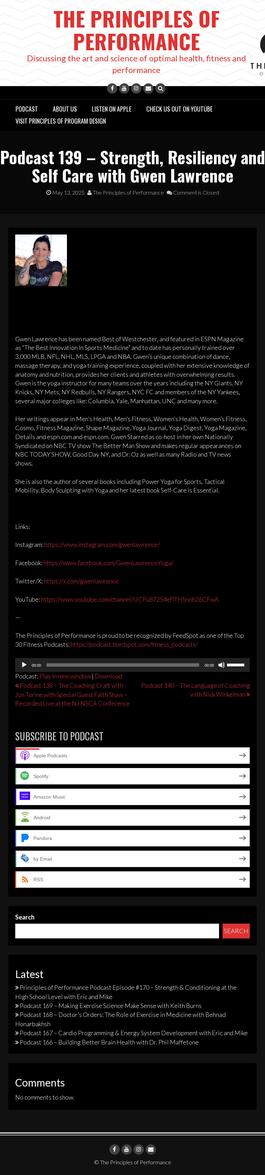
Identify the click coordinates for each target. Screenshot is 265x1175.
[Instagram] (136, 88)
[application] (132, 665)
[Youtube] (124, 88)
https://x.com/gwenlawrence (81, 581)
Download (108, 676)
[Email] (148, 88)
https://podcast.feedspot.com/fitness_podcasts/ (134, 644)
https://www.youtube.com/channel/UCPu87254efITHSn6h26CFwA (130, 599)
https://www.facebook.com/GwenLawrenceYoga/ (108, 562)
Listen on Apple (111, 108)
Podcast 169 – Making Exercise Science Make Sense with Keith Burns (111, 1005)
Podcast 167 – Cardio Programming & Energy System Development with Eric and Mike (134, 1033)
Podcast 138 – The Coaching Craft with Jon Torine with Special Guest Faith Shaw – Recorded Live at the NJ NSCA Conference (72, 694)
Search (25, 917)
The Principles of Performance (136, 29)
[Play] (24, 665)
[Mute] (221, 665)
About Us (65, 108)
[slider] (236, 664)
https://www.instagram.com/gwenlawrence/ (102, 544)
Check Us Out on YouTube (179, 108)
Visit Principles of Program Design (61, 120)
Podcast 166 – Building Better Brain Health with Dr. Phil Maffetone (109, 1042)
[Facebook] (112, 88)
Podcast (27, 108)
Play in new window (65, 676)
